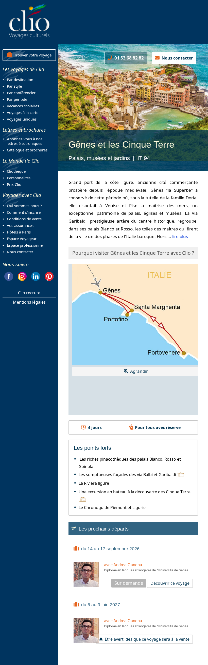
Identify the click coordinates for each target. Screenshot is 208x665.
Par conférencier (21, 92)
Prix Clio (14, 184)
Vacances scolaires (23, 105)
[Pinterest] (49, 275)
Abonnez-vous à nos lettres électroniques (22, 141)
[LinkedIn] (35, 275)
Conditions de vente (24, 218)
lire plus (180, 236)
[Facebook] (9, 275)
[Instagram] (22, 275)
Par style (14, 86)
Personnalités (18, 177)
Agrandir (138, 371)
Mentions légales (29, 302)
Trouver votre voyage (31, 54)
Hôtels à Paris (19, 231)
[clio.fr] (29, 21)
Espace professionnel (25, 245)
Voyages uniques (22, 119)
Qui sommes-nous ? (24, 205)
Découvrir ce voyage (169, 583)
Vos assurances (20, 225)
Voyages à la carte (22, 112)
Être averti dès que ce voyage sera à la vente (146, 639)
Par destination (20, 79)
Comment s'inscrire (24, 212)
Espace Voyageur (22, 238)
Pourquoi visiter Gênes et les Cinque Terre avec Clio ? (133, 253)
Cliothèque (16, 171)
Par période (17, 99)
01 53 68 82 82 (128, 58)
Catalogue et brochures (27, 149)
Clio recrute (29, 293)
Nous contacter (20, 251)
